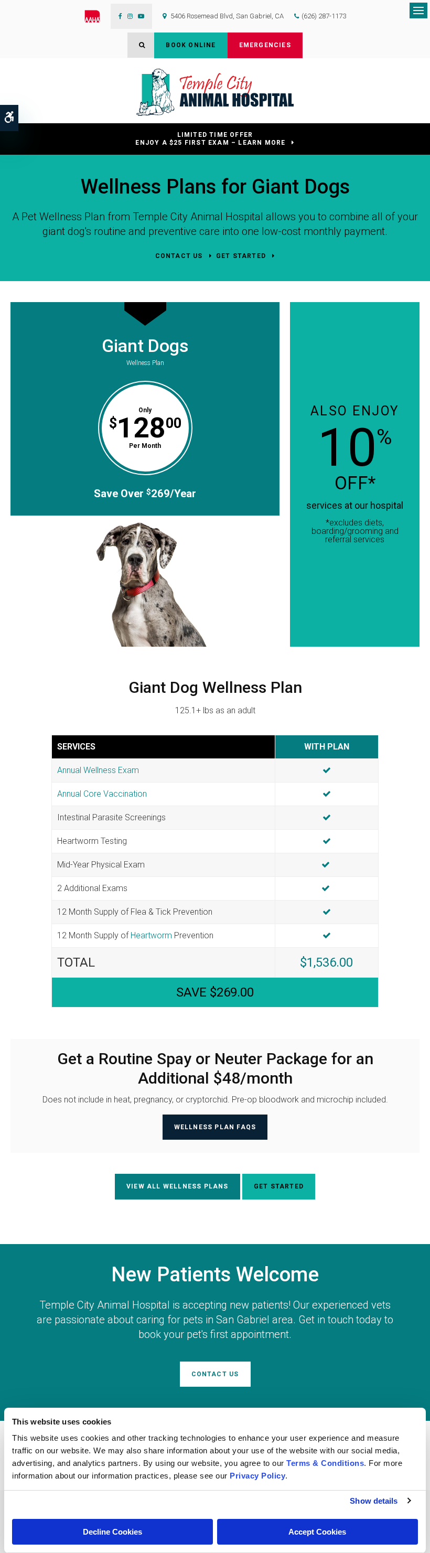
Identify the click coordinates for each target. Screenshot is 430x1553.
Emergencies (265, 45)
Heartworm (151, 935)
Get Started (241, 256)
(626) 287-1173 (324, 16)
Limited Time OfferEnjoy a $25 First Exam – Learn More (210, 138)
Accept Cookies (317, 1531)
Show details (373, 1500)
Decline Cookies (112, 1531)
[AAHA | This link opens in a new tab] (97, 16)
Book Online (191, 45)
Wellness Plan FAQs (215, 1127)
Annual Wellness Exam (98, 770)
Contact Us (179, 256)
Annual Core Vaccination (102, 794)
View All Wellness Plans (177, 1186)
